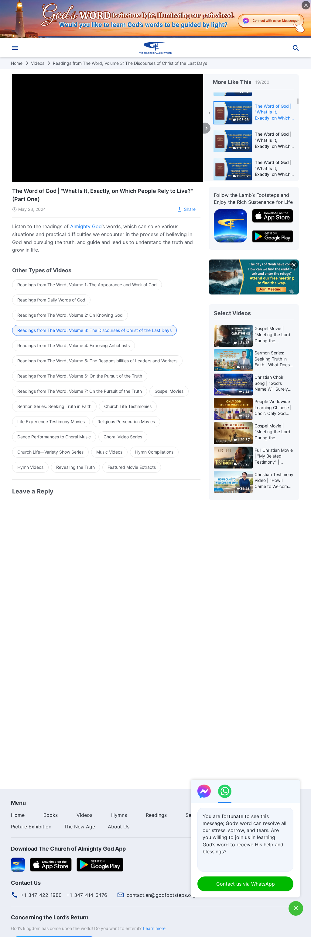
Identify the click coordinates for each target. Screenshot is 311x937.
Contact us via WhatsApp (245, 884)
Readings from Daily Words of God (51, 299)
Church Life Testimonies (128, 406)
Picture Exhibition (31, 827)
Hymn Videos (30, 467)
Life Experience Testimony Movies (51, 421)
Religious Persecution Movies (126, 421)
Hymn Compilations (154, 452)
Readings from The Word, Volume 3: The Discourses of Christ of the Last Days (130, 63)
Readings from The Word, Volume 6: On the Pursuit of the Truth (79, 375)
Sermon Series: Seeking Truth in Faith (54, 406)
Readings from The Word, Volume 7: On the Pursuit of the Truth (79, 391)
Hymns (119, 815)
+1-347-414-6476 (87, 895)
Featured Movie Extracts (132, 467)
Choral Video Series (123, 436)
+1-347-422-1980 (41, 895)
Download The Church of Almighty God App (68, 848)
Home (16, 63)
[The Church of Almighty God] (155, 47)
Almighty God (86, 226)
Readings (156, 815)
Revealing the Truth (75, 467)
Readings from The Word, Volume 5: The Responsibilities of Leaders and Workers (97, 360)
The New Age (79, 827)
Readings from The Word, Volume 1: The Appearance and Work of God (87, 284)
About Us (118, 827)
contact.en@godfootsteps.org (161, 895)
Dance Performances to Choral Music (54, 436)
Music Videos (109, 452)
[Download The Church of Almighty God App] (18, 864)
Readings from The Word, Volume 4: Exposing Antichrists (73, 345)
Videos (37, 63)
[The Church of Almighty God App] (230, 225)
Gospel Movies (169, 391)
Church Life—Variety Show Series (50, 452)
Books (50, 815)
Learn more (154, 928)
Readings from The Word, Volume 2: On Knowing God (70, 315)
